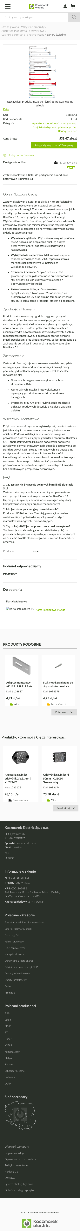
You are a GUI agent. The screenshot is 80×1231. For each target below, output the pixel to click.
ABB (7, 1013)
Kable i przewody (14, 942)
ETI (6, 1032)
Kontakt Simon (12, 1052)
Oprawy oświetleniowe (17, 973)
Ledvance (10, 1077)
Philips (8, 1058)
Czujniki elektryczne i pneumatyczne (23, 34)
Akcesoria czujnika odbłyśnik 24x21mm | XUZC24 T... (18, 779)
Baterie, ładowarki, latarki (18, 929)
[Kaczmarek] (39, 6)
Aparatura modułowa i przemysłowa (23, 31)
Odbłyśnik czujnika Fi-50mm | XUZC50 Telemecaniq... (56, 779)
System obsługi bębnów (19, 1184)
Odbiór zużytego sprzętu (19, 1190)
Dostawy (10, 1178)
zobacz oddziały (26, 843)
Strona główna (11, 27)
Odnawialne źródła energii (19, 961)
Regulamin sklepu (15, 1153)
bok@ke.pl (19, 847)
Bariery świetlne (56, 34)
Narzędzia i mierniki (15, 954)
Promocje (10, 993)
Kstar (6, 109)
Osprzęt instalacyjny (16, 980)
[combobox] (40, 17)
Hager (8, 1039)
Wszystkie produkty (33, 27)
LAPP (8, 1084)
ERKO (8, 1026)
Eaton (8, 1020)
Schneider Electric (14, 1071)
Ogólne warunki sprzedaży (20, 1159)
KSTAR (8, 1045)
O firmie (9, 858)
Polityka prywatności (17, 1165)
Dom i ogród (11, 935)
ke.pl (7, 852)
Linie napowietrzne (15, 948)
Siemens (9, 1064)
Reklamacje (11, 1171)
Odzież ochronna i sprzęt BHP (21, 967)
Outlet (8, 986)
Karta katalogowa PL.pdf (50, 610)
